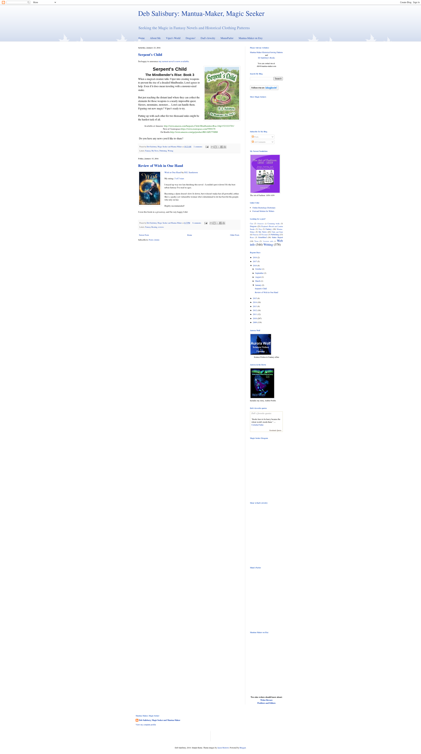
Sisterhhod (262, 237)
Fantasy (147, 151)
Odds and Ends (277, 232)
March (258, 281)
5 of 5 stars (179, 178)
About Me (155, 38)
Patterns (255, 234)
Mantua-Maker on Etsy (251, 38)
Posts (256, 136)
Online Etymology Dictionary (263, 207)
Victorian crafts (268, 241)
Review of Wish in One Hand (160, 165)
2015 (255, 298)
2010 (255, 318)
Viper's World (173, 38)
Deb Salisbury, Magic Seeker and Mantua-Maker (159, 720)
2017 (255, 261)
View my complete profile (146, 724)
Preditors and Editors (266, 703)
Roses (252, 237)
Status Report (277, 237)
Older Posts (234, 235)
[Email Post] (207, 146)
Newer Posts (144, 235)
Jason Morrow (223, 747)
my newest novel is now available (174, 61)
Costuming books (273, 223)
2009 (255, 322)
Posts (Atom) (154, 239)
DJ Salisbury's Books (266, 57)
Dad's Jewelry (208, 38)
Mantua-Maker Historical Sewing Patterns (266, 52)
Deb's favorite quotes (261, 413)
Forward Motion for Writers (263, 211)
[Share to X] (218, 147)
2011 (255, 314)
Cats (251, 223)
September (259, 273)
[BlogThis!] (215, 147)
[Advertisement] (174, 736)
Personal (264, 234)
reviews (161, 227)
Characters (260, 224)
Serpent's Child (150, 54)
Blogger (243, 747)
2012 (255, 310)
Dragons (253, 226)
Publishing (163, 151)
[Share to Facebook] (221, 147)
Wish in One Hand (172, 172)
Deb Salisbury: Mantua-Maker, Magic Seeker (201, 13)
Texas (256, 241)
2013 (255, 306)
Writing (170, 151)
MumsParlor (227, 38)
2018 (255, 257)
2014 (255, 302)
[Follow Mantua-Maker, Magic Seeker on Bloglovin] (264, 89)
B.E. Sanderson (191, 172)
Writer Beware (266, 700)
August (258, 277)
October (258, 269)
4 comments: (197, 223)
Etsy (260, 229)
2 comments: (198, 146)
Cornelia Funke (257, 424)
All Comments (260, 142)
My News (155, 151)
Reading (154, 227)
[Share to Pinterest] (224, 147)
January (258, 285)
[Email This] (212, 147)
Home (141, 38)
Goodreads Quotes (275, 430)
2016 (255, 265)
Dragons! (190, 38)
